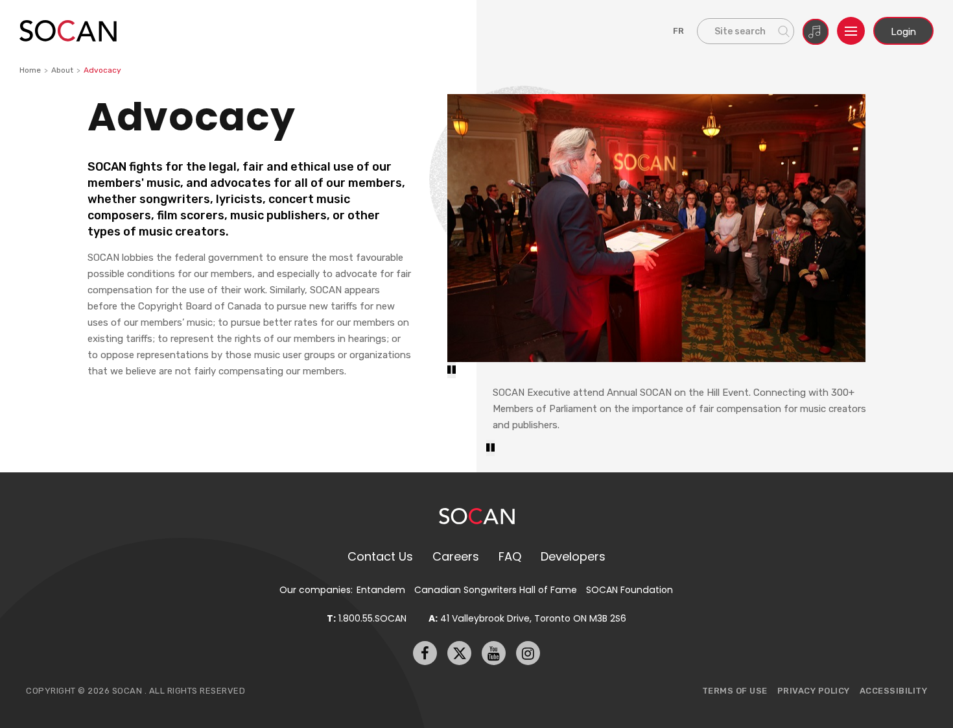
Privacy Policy (813, 691)
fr (679, 31)
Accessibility (894, 691)
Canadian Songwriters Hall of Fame (495, 589)
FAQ (510, 556)
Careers (455, 556)
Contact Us (380, 556)
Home (30, 70)
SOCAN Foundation (629, 589)
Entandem (381, 589)
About (62, 70)
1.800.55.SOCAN (366, 618)
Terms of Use (735, 691)
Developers (573, 556)
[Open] (851, 31)
